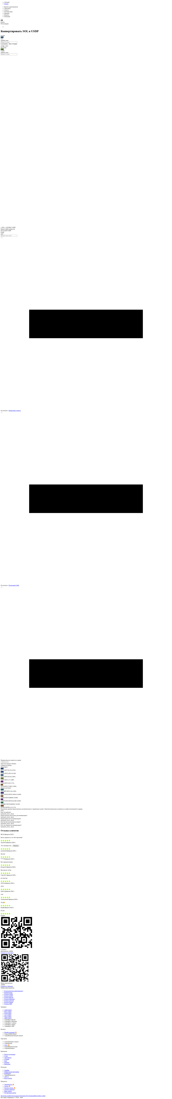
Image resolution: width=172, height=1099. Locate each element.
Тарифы (6, 1070)
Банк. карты (8, 1091)
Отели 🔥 (7, 1086)
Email (2, 232)
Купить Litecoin (9, 1000)
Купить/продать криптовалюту (13, 991)
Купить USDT (8, 996)
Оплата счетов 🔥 (9, 1088)
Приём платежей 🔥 (10, 1032)
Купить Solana (8, 1002)
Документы (7, 1057)
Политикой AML (14, 585)
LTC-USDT (7, 1015)
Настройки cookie (40, 1096)
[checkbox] (86, 324)
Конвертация (8, 992)
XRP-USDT (7, 1018)
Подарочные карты (10, 1093)
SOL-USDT (7, 1016)
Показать (15, 845)
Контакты (7, 1064)
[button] (86, 813)
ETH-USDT (7, 1013)
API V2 (6, 1076)
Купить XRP (8, 1004)
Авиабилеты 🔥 (9, 1084)
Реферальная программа (11, 1072)
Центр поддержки (9, 1054)
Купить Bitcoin (8, 997)
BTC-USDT (7, 1011)
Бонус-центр (8, 1078)
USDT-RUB (8, 1010)
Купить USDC (8, 994)
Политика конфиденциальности (10, 1096)
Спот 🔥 (7, 1045)
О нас (6, 1056)
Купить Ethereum (9, 999)
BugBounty (7, 1073)
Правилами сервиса (15, 410)
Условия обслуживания (27, 1096)
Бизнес (6, 4)
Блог (5, 1061)
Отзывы (6, 1059)
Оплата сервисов (9, 1089)
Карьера (6, 1062)
